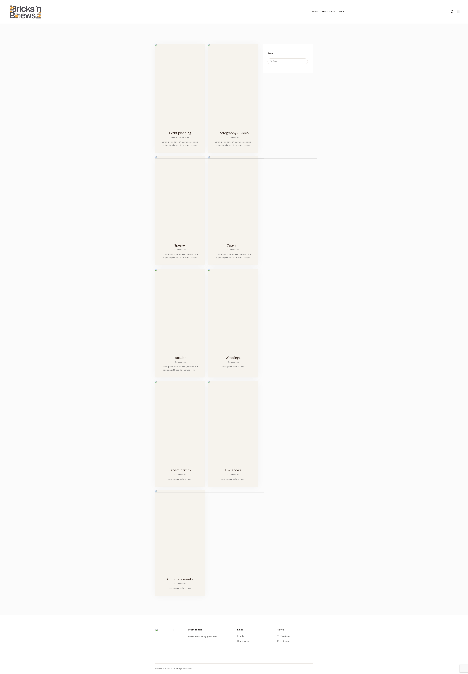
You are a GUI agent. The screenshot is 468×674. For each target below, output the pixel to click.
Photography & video (233, 133)
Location (180, 358)
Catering (233, 245)
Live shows (233, 470)
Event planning (180, 133)
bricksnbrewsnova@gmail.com (202, 636)
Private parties (180, 470)
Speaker (180, 245)
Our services (183, 137)
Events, (174, 137)
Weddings (233, 358)
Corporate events (180, 579)
